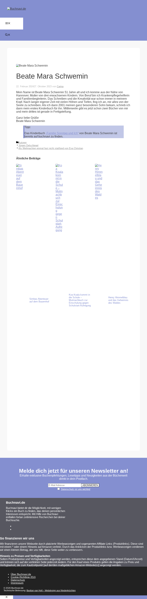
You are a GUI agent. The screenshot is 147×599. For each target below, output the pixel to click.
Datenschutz (18, 579)
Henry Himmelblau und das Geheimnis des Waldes (118, 300)
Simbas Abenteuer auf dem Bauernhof (39, 300)
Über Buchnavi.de (21, 574)
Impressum (17, 582)
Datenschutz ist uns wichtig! (75, 489)
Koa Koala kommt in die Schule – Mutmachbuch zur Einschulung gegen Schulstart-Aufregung (80, 300)
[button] (7, 35)
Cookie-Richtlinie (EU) (23, 577)
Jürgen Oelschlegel (28, 145)
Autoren (22, 142)
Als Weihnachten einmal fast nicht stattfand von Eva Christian (50, 148)
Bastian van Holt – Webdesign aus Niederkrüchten (51, 590)
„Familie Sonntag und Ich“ (62, 133)
